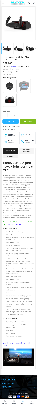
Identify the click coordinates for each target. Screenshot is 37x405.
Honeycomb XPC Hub (14, 224)
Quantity (6, 111)
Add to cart (11, 121)
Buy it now (28, 121)
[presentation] (1, 48)
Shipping (13, 66)
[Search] (29, 3)
